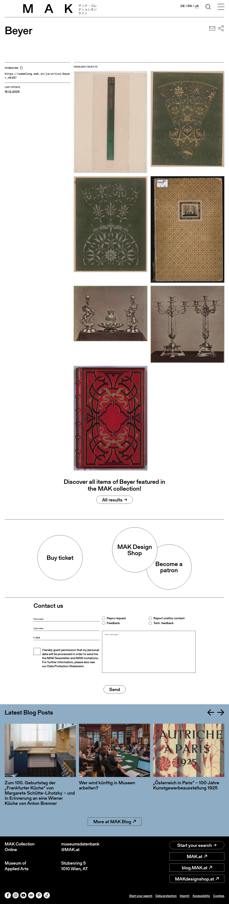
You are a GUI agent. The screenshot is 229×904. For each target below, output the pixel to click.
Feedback (113, 623)
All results (112, 499)
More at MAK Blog (112, 821)
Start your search (194, 845)
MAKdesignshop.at (194, 879)
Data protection (166, 896)
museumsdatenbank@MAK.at (80, 846)
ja (197, 6)
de (183, 6)
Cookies (218, 896)
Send (114, 689)
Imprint (184, 896)
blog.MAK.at (194, 867)
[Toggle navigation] (220, 7)
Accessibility (201, 896)
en (190, 6)
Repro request (116, 618)
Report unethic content (169, 618)
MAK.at (194, 856)
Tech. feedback (163, 623)
